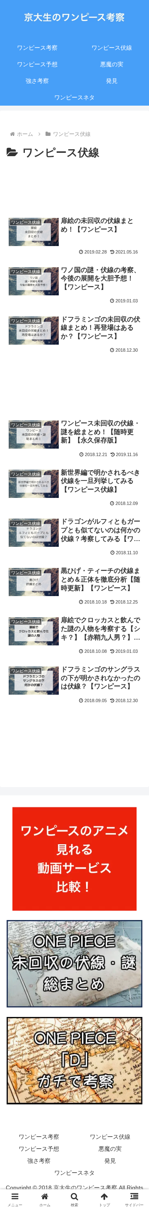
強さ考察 (38, 1160)
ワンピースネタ (74, 1172)
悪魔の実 (110, 1148)
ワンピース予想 (39, 1148)
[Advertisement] (74, 186)
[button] (133, 1058)
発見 (110, 1160)
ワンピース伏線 (110, 1136)
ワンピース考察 (39, 1136)
